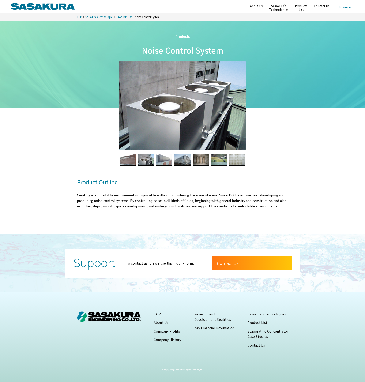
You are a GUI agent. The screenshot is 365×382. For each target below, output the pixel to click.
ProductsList (301, 8)
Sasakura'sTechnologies (279, 8)
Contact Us (322, 6)
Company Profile (167, 331)
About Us (256, 6)
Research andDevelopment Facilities (212, 316)
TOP (79, 17)
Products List (124, 17)
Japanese (345, 7)
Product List (257, 322)
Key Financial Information (214, 327)
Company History (167, 339)
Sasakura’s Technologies (99, 17)
